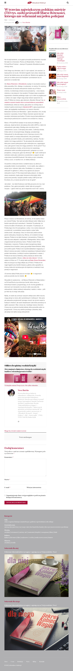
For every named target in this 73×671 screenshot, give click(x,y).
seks (5, 522)
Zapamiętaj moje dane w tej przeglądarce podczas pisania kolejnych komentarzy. (25, 496)
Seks (6, 520)
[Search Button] (68, 2)
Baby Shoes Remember (37, 260)
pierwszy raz (17, 527)
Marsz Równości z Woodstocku (17, 84)
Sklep (34, 661)
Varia (27, 661)
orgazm (10, 522)
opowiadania (40, 522)
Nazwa (7, 479)
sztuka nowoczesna (41, 537)
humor (50, 537)
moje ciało (25, 527)
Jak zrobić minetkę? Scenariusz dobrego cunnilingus (61, 56)
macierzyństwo (56, 527)
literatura (13, 537)
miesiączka (8, 527)
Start (5, 20)
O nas (12, 661)
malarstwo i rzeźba (27, 537)
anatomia (31, 532)
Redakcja (20, 661)
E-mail (7, 487)
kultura (6, 537)
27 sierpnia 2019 (9, 22)
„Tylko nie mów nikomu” (29, 258)
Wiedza (7, 530)
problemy (65, 527)
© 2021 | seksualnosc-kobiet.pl (12, 665)
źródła (13, 542)
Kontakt (41, 661)
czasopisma (45, 532)
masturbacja (25, 522)
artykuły (7, 532)
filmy (51, 532)
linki (55, 532)
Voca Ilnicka (26, 22)
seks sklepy (49, 522)
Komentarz (9, 457)
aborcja (47, 527)
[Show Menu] (5, 2)
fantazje (17, 522)
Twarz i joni (61, 90)
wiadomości (12, 20)
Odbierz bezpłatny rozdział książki (20, 365)
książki (37, 532)
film (18, 537)
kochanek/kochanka (36, 527)
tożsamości (14, 532)
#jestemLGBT (27, 107)
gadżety (32, 522)
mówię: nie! (23, 532)
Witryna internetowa (34, 487)
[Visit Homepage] (36, 2)
